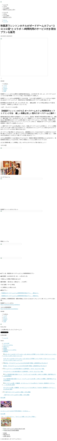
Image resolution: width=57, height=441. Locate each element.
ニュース (5, 4)
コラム (5, 6)
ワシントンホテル (8, 345)
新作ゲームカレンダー (9, 9)
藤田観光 (5, 351)
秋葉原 (5, 348)
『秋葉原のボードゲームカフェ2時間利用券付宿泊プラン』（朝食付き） (20, 296)
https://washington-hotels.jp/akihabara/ (10, 304)
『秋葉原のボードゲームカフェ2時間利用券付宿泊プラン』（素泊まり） (20, 293)
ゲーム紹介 (6, 8)
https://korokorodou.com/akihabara (9, 308)
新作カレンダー (7, 17)
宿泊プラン (6, 346)
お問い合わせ (6, 436)
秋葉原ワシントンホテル (9, 350)
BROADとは (6, 434)
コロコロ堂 (6, 343)
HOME (5, 433)
